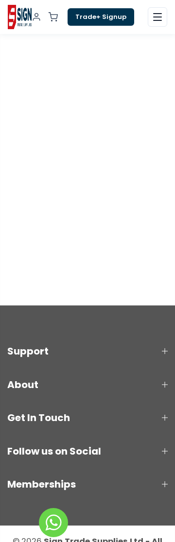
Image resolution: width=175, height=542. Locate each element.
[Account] (36, 17)
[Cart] (53, 17)
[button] (157, 17)
